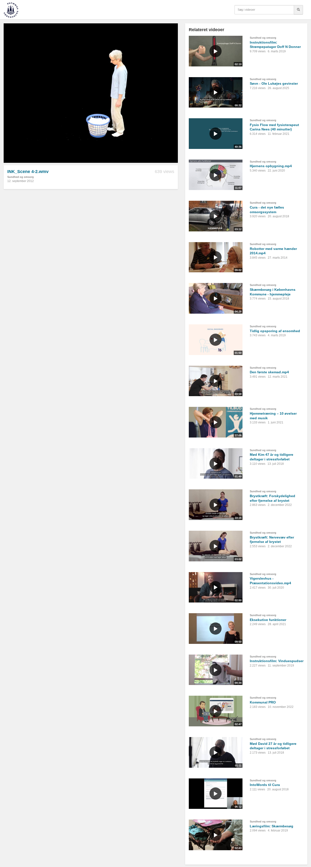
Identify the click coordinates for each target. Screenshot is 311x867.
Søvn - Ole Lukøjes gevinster (274, 83)
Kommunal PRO (263, 702)
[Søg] (298, 9)
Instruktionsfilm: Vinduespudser (276, 661)
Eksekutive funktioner (268, 620)
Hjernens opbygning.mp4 (271, 166)
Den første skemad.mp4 (269, 372)
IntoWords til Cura (265, 785)
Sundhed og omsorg (20, 176)
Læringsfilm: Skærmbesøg (271, 826)
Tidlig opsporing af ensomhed (275, 331)
